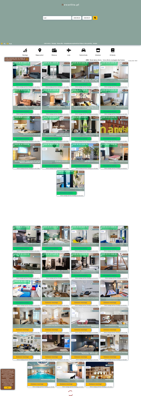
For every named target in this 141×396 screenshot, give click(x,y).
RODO (11, 385)
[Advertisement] (70, 212)
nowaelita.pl (70, 4)
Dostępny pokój (22, 84)
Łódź (15, 67)
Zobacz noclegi (51, 302)
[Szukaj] (95, 18)
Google (11, 371)
